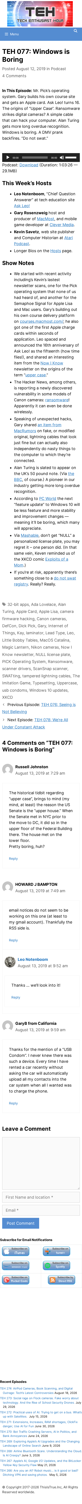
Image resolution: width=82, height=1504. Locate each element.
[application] (41, 157)
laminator (34, 633)
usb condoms (14, 690)
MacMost (45, 218)
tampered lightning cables (46, 676)
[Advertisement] (41, 1333)
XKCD (7, 697)
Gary (42, 625)
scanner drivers (16, 668)
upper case (35, 375)
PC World (47, 498)
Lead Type (55, 633)
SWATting (11, 676)
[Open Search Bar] (75, 31)
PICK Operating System (24, 661)
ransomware (56, 400)
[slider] (71, 157)
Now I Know (51, 363)
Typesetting (44, 683)
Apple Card (26, 611)
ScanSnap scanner (50, 668)
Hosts (55, 250)
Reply (13, 858)
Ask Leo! (22, 205)
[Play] (8, 157)
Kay (20, 633)
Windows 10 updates (48, 690)
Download (28, 165)
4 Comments (14, 75)
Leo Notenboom (33, 959)
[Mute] (62, 157)
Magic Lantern (15, 647)
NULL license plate (53, 654)
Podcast (58, 68)
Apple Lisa (48, 611)
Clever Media (62, 224)
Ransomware (60, 661)
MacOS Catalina (54, 640)
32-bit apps (18, 604)
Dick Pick (27, 625)
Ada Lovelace (43, 604)
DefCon (9, 625)
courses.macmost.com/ (41, 321)
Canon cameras (51, 618)
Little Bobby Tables (20, 640)
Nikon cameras (45, 647)
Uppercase (67, 683)
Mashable (29, 535)
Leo (70, 633)
